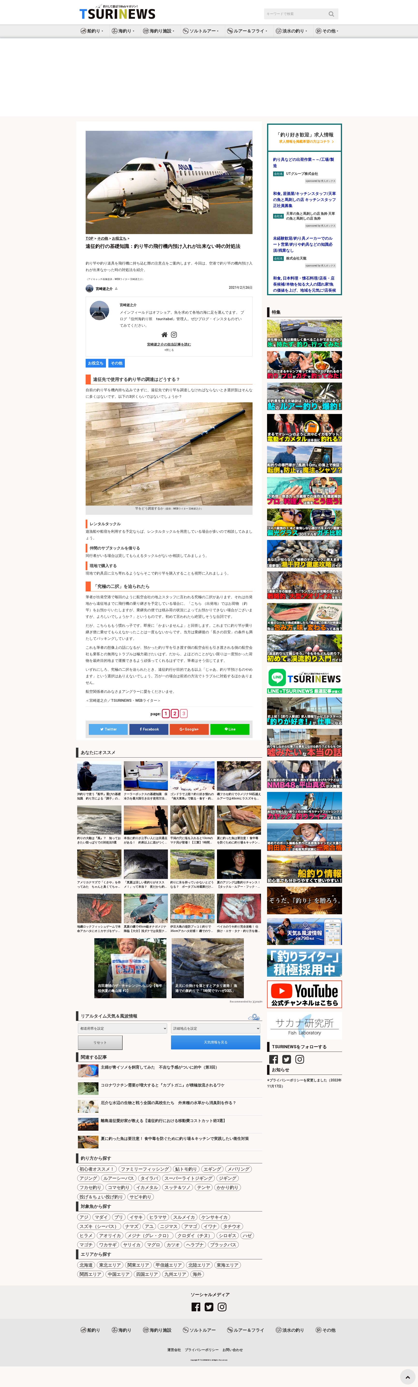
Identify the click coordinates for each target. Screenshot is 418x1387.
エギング (212, 1169)
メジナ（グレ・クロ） (149, 1235)
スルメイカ (184, 1217)
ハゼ (247, 1235)
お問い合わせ (233, 1350)
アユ (149, 1226)
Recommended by (241, 1001)
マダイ (101, 1217)
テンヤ (203, 1187)
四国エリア (147, 1274)
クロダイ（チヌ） (195, 1235)
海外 (197, 1274)
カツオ (173, 1244)
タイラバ (149, 1178)
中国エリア (119, 1274)
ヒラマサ (158, 1217)
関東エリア (138, 1265)
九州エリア (175, 1274)
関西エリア (90, 1274)
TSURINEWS (205, 1360)
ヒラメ (86, 1235)
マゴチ (86, 1244)
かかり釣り (228, 1187)
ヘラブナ (195, 1244)
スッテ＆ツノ (177, 1187)
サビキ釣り (140, 1196)
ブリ (118, 1217)
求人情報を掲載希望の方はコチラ (304, 141)
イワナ (210, 1226)
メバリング (238, 1169)
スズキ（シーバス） (99, 1226)
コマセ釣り (119, 1187)
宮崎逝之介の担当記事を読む (169, 344)
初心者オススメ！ (97, 1169)
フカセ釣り (90, 1187)
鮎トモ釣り (186, 1169)
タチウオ (232, 1226)
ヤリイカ (132, 1244)
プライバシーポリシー (202, 1350)
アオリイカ (110, 1235)
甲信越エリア (169, 1265)
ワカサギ (108, 1244)
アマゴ (190, 1226)
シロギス (227, 1235)
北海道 (86, 1265)
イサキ (136, 1217)
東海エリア (228, 1265)
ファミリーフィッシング (145, 1169)
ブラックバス (223, 1244)
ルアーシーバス (119, 1178)
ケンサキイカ (215, 1217)
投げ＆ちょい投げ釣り (101, 1196)
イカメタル (147, 1187)
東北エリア (110, 1265)
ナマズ (131, 1226)
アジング (88, 1178)
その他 (116, 363)
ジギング (227, 1178)
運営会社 (174, 1350)
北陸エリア (199, 1265)
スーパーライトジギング (188, 1178)
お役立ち (96, 363)
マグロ (153, 1244)
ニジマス (169, 1226)
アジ (84, 1217)
